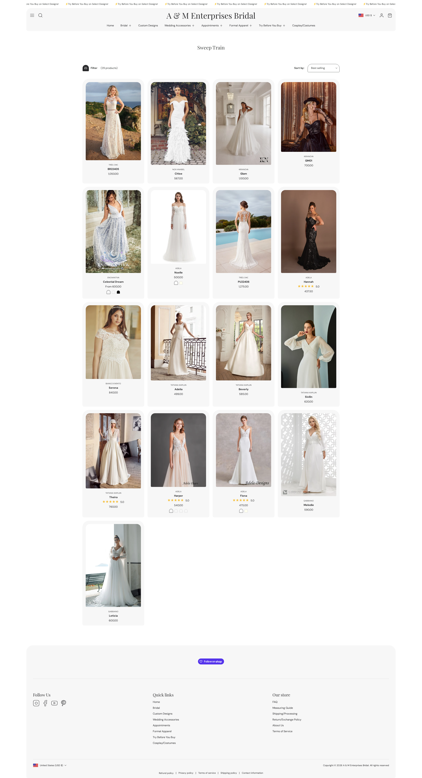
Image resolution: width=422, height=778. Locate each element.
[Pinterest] (63, 703)
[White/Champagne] (186, 510)
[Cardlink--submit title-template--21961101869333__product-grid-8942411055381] (113, 121)
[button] (126, 26)
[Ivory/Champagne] (181, 510)
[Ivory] (181, 282)
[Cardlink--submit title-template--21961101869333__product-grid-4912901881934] (243, 342)
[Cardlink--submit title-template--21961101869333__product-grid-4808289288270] (113, 565)
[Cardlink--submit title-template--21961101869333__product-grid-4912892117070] (308, 346)
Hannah (309, 282)
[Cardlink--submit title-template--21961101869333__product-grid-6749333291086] (178, 227)
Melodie (309, 505)
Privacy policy (186, 772)
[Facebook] (45, 703)
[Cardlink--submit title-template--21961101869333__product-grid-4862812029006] (113, 450)
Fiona (243, 495)
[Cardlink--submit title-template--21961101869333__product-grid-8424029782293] (178, 123)
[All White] (176, 510)
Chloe (178, 173)
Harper (178, 495)
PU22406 (243, 282)
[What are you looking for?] (40, 15)
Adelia (178, 389)
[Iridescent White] (113, 292)
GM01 (308, 160)
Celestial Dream (113, 282)
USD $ (368, 15)
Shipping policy (229, 772)
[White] (176, 282)
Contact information (252, 772)
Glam (243, 173)
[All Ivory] (171, 510)
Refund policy (166, 773)
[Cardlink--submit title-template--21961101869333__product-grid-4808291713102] (308, 454)
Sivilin (308, 397)
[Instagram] (36, 703)
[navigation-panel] (32, 15)
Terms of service (207, 772)
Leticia (113, 615)
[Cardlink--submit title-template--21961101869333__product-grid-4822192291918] (243, 450)
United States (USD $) (51, 765)
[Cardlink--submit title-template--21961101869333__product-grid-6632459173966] (113, 231)
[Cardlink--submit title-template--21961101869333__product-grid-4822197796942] (178, 450)
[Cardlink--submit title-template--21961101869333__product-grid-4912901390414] (178, 342)
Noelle (178, 272)
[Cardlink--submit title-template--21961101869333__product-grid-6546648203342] (113, 342)
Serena (113, 387)
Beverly (244, 389)
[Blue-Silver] (108, 292)
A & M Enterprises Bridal (356, 765)
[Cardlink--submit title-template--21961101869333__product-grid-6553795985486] (308, 231)
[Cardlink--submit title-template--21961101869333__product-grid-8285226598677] (308, 117)
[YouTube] (54, 703)
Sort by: (299, 68)
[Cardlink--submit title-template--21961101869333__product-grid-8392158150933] (243, 123)
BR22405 (113, 169)
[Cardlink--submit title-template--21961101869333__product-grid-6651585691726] (243, 231)
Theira (113, 497)
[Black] (118, 292)
